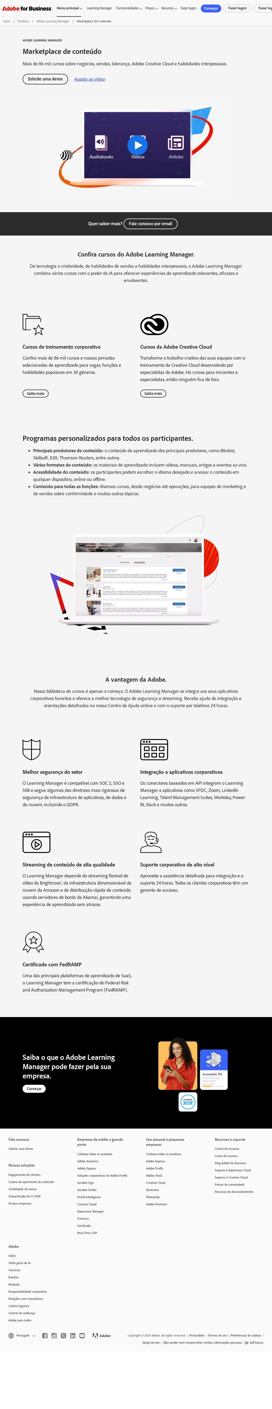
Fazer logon (189, 8)
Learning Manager (99, 8)
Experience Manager (90, 1211)
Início (6, 21)
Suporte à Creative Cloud (231, 1177)
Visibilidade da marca (22, 1189)
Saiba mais (35, 393)
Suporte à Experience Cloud (233, 1170)
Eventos (13, 1277)
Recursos (168, 8)
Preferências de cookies (246, 1335)
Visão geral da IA (19, 1263)
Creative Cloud (86, 1204)
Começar (211, 8)
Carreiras (14, 1270)
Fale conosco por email (150, 223)
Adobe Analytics (87, 1161)
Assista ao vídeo (89, 79)
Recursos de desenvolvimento (234, 1192)
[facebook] (45, 1335)
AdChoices (257, 1342)
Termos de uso (217, 1335)
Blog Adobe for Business (230, 1163)
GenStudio (84, 1226)
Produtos (23, 21)
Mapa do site (151, 1342)
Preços (150, 8)
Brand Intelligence (89, 1197)
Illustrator (152, 1190)
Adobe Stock (154, 1175)
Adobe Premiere (156, 1204)
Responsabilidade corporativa (27, 1291)
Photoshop (153, 1197)
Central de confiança (21, 1313)
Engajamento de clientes (24, 1175)
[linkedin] (72, 1335)
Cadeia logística (18, 1306)
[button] (21, 1335)
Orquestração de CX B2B (24, 1196)
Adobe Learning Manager (52, 21)
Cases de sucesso (226, 1156)
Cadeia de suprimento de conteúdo (31, 1182)
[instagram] (54, 1335)
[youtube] (82, 1335)
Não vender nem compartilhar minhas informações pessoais (202, 1342)
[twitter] (63, 1335)
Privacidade (196, 1335)
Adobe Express (86, 1168)
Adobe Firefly (154, 1168)
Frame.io (83, 1218)
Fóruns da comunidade (229, 1184)
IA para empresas (19, 1203)
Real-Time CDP (87, 1233)
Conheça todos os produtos (94, 1154)
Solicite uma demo (45, 79)
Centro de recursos (227, 1149)
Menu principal (68, 8)
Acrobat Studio (86, 1190)
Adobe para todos (19, 1320)
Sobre (12, 1256)
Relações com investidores (25, 1299)
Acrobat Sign (85, 1183)
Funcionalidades (127, 8)
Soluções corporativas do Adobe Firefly (102, 1175)
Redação (14, 1284)
